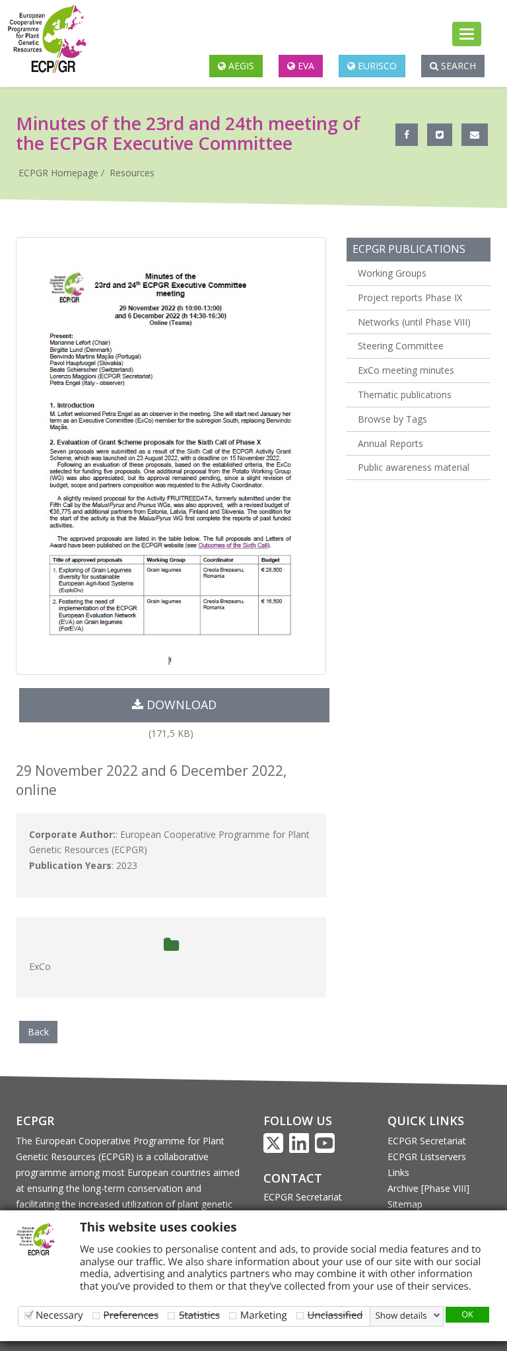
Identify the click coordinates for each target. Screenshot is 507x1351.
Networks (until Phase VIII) (414, 322)
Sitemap (405, 1204)
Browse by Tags (392, 419)
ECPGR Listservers (427, 1156)
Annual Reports (390, 443)
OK (467, 1314)
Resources (132, 172)
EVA (304, 65)
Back (38, 1031)
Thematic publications (405, 394)
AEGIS (240, 65)
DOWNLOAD (180, 704)
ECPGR (35, 1120)
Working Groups (392, 273)
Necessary (59, 1315)
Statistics (199, 1315)
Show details (401, 1315)
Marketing (263, 1315)
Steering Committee (401, 345)
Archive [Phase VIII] (428, 1188)
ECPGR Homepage (58, 172)
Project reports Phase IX (410, 297)
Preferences (131, 1315)
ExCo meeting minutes (406, 370)
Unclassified (335, 1315)
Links (398, 1172)
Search (457, 65)
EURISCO (376, 65)
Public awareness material (413, 467)
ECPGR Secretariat (302, 1197)
